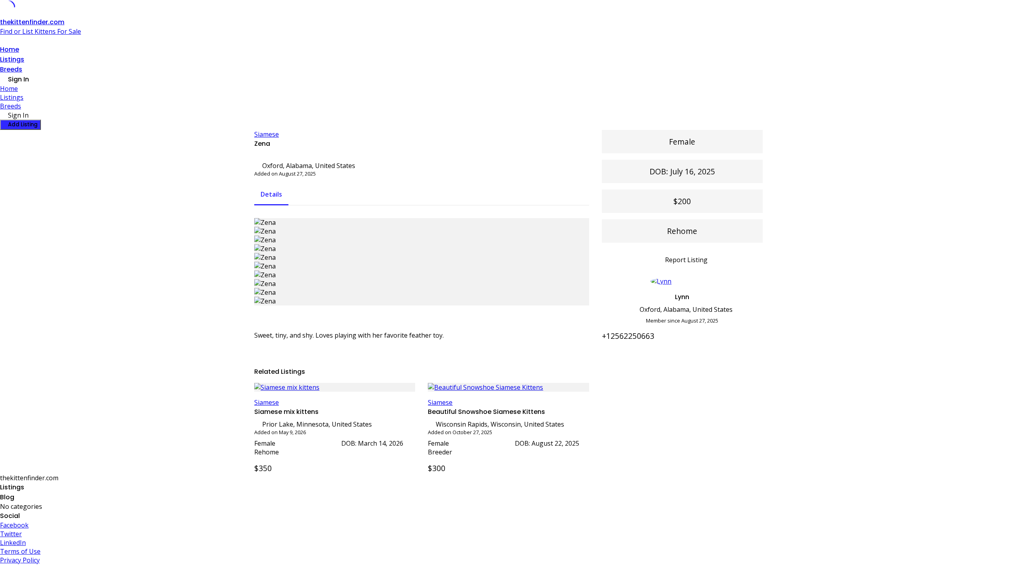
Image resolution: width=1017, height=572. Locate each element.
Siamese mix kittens (286, 411)
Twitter (11, 533)
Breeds (11, 69)
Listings (12, 59)
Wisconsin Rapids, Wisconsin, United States (500, 424)
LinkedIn (13, 542)
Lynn (682, 296)
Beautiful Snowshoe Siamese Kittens (486, 411)
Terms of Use (20, 551)
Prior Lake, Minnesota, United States (317, 424)
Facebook (14, 525)
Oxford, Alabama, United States (308, 165)
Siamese (266, 134)
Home (9, 49)
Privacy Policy (20, 560)
